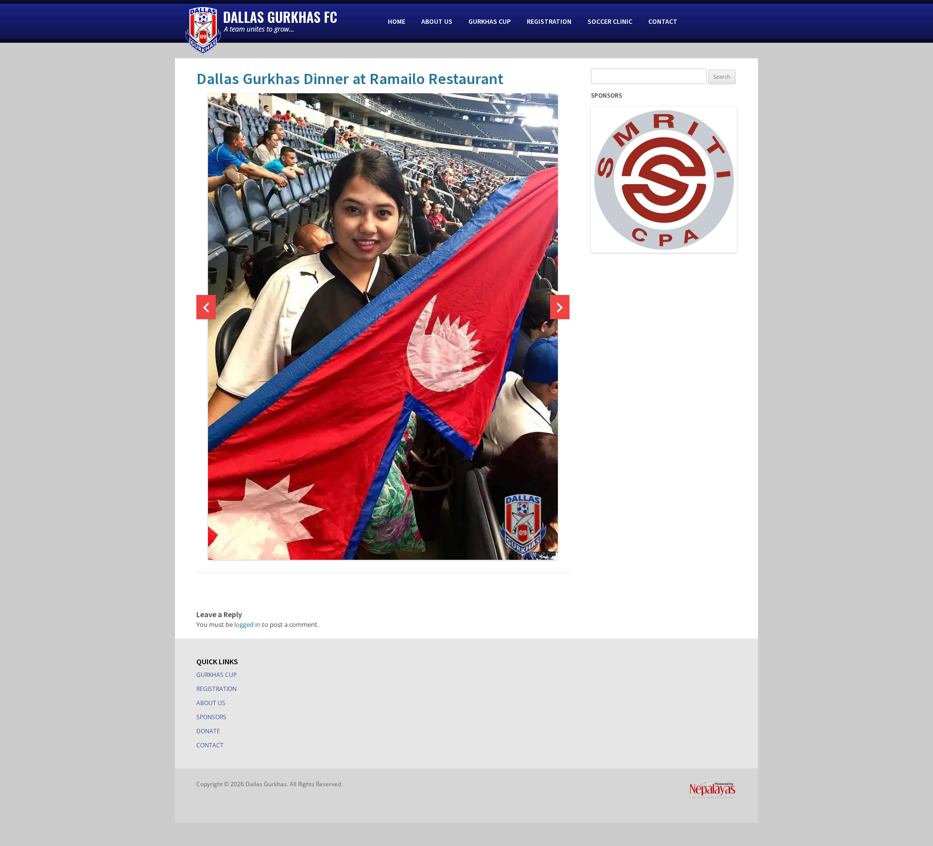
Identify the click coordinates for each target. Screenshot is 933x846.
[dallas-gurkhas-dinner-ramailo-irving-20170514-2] (383, 326)
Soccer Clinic (609, 21)
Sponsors (211, 717)
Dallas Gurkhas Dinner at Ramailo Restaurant (349, 78)
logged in (247, 624)
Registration (549, 21)
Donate (208, 731)
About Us (436, 21)
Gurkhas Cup (489, 21)
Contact (662, 21)
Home (396, 21)
